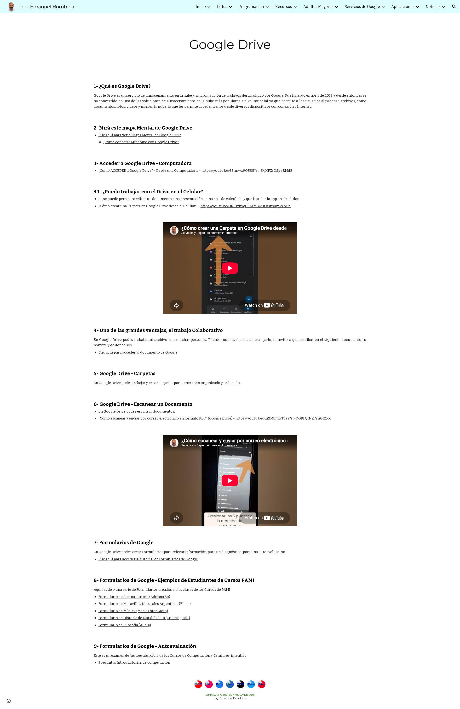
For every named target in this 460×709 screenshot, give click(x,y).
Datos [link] (222, 6)
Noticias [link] (433, 6)
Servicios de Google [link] (362, 6)
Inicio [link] (201, 6)
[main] (230, 44)
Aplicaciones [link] (402, 6)
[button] (454, 6)
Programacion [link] (251, 6)
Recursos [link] (283, 6)
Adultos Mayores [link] (318, 6)
